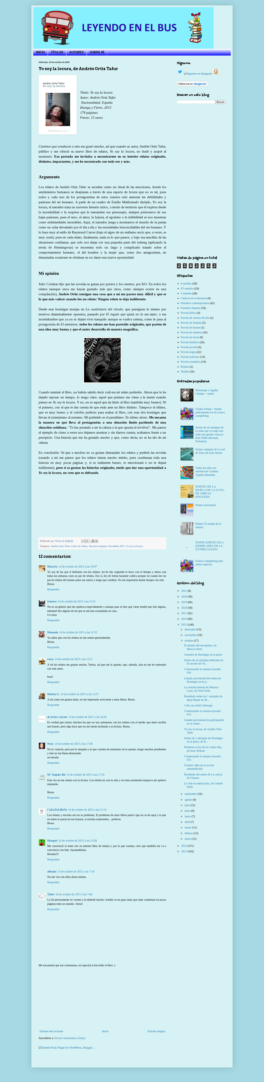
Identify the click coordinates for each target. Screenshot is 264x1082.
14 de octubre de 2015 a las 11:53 (78, 632)
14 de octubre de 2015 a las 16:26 (87, 716)
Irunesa (52, 601)
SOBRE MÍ (97, 52)
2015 (184, 624)
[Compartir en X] (90, 541)
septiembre (191, 793)
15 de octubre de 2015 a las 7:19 (75, 871)
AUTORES (76, 52)
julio (187, 805)
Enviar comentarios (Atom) (69, 1038)
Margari (52, 840)
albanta (51, 871)
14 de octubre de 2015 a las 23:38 (78, 840)
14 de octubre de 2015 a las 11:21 (77, 601)
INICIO (40, 52)
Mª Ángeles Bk (56, 774)
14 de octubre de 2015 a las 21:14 (87, 809)
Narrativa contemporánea (194, 303)
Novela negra (188, 351)
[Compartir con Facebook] (93, 541)
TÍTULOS (57, 52)
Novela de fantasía (191, 322)
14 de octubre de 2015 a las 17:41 (85, 774)
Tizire (50, 894)
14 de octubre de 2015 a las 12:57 (80, 694)
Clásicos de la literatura (193, 298)
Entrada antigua (156, 1031)
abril (187, 821)
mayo (188, 816)
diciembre (190, 629)
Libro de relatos (79, 546)
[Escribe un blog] (86, 541)
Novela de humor (190, 327)
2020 (184, 596)
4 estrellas (186, 283)
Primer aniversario (205, 505)
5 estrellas (186, 293)
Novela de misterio (191, 332)
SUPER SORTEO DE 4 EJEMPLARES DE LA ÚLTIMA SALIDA (209, 546)
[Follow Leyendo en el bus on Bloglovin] (192, 85)
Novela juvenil (188, 347)
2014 (184, 845)
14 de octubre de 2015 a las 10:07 (78, 566)
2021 (184, 590)
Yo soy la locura (134, 546)
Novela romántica (190, 361)
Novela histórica (189, 342)
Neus (50, 743)
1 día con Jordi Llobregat (198, 705)
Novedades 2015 (116, 546)
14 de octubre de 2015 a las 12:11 (74, 659)
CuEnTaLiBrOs (57, 809)
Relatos (184, 366)
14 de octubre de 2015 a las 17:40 (73, 743)
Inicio (105, 1031)
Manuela (52, 632)
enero (188, 838)
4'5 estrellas (187, 288)
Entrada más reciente (51, 1031)
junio (188, 810)
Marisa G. (53, 694)
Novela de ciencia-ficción (194, 317)
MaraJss (52, 566)
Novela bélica (188, 312)
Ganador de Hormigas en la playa (203, 654)
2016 (184, 618)
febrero (189, 833)
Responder (53, 589)
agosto (189, 799)
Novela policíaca (190, 356)
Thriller (184, 371)
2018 (184, 607)
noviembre (191, 635)
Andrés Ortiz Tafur (60, 546)
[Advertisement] (102, 998)
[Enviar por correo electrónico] (83, 541)
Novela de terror (189, 337)
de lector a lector (57, 716)
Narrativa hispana (98, 546)
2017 (184, 613)
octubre (189, 640)
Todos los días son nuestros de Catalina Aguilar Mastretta (206, 471)
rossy (50, 659)
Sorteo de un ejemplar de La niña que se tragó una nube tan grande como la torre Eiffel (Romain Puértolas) (209, 434)
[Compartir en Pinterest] (96, 541)
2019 (184, 602)
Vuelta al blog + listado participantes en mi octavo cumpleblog (210, 412)
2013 (184, 851)
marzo (188, 827)
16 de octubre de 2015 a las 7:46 (73, 894)
